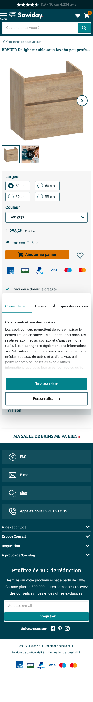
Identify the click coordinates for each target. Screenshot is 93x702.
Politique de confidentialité (28, 652)
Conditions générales (57, 646)
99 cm (50, 196)
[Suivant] (82, 100)
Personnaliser (44, 399)
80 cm (21, 196)
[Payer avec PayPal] (39, 270)
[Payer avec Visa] (53, 270)
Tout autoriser (46, 384)
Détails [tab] (40, 306)
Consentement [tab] (16, 306)
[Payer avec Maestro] (68, 270)
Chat (23, 493)
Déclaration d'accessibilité (64, 652)
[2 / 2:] (30, 154)
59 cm (21, 186)
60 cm (50, 186)
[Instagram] (67, 628)
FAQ (23, 457)
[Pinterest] (60, 628)
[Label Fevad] (10, 271)
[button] (80, 255)
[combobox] (40, 28)
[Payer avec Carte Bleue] (25, 270)
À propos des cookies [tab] (70, 306)
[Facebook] (53, 628)
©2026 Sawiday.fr (29, 646)
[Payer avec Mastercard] (82, 270)
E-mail (25, 475)
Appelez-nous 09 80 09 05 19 (43, 511)
